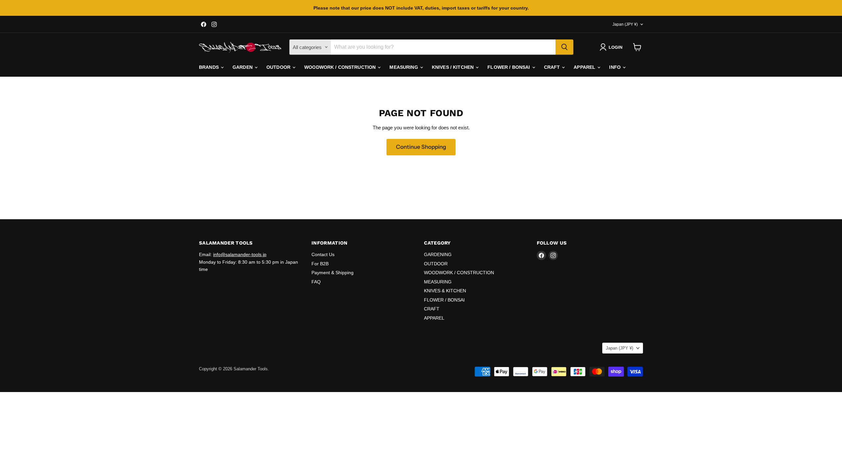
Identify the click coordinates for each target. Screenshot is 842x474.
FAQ (316, 281)
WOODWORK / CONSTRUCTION (340, 67)
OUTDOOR (279, 67)
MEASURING (404, 67)
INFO (615, 67)
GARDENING (438, 254)
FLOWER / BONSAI (509, 67)
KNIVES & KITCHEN (445, 290)
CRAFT (552, 67)
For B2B (320, 263)
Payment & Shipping (332, 272)
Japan (625, 24)
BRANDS (209, 67)
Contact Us (322, 254)
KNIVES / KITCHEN (453, 67)
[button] (612, 47)
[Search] (564, 47)
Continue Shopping (421, 147)
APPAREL (585, 67)
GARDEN (243, 67)
